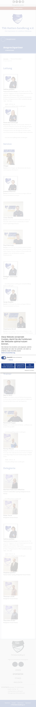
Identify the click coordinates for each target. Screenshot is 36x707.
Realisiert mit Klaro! (29, 370)
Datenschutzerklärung (8, 353)
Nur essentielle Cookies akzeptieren (8, 366)
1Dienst (10, 360)
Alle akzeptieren (30, 366)
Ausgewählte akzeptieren (20, 366)
